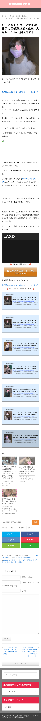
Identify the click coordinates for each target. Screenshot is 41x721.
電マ (16, 562)
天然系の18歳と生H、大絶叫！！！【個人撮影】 (20, 92)
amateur (5, 560)
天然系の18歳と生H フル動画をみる (22, 272)
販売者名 (22, 528)
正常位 (4, 562)
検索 (35, 522)
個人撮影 (29, 560)
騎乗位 (21, 562)
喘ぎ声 (35, 560)
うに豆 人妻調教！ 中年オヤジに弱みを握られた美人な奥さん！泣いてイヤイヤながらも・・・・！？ (29, 651)
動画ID (30, 528)
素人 (8, 562)
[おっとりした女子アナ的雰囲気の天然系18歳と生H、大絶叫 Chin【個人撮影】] (20, 56)
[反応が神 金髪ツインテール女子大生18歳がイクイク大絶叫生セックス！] (27, 461)
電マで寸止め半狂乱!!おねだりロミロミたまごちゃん (9, 501)
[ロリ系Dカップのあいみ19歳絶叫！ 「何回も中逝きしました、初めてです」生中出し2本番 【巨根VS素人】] (9, 461)
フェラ (23, 560)
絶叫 (12, 562)
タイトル (13, 528)
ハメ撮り (12, 560)
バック (18, 560)
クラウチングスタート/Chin (22, 557)
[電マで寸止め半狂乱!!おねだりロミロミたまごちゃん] (9, 493)
